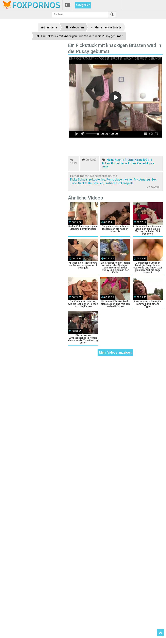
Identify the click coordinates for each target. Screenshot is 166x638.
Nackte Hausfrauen (90, 183)
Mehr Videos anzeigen (115, 352)
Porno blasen (114, 179)
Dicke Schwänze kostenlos (87, 179)
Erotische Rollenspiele (119, 183)
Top (160, 632)
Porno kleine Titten (123, 163)
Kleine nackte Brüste (120, 159)
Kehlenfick (131, 179)
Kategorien (83, 5)
